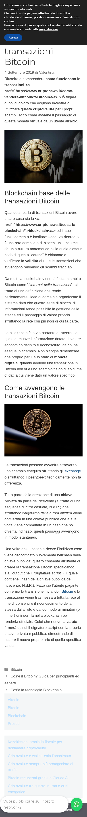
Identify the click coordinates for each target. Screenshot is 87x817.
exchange (73, 471)
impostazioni (48, 29)
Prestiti (14, 724)
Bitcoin (67, 591)
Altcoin (13, 700)
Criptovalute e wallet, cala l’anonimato (39, 756)
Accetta (13, 37)
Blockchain (17, 716)
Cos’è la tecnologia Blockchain (36, 690)
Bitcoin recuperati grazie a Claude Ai (38, 778)
